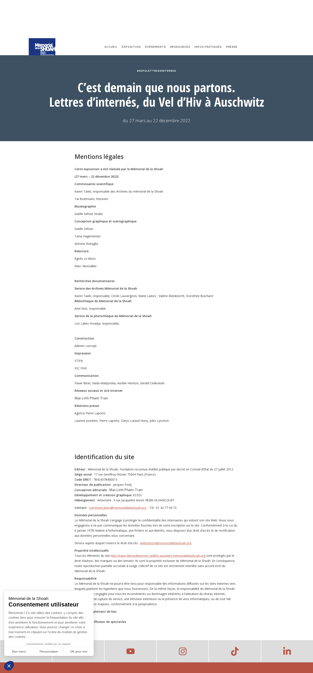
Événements (155, 46)
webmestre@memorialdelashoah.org (165, 543)
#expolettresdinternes (156, 71)
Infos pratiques (208, 46)
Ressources (180, 46)
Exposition (131, 46)
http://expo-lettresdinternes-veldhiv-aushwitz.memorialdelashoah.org (158, 556)
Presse (231, 46)
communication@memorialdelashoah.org (117, 508)
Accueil (111, 46)
